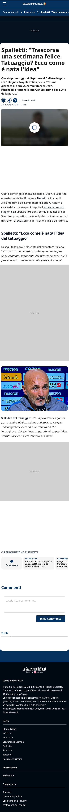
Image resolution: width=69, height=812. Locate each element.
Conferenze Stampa (13, 741)
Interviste (29, 12)
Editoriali (7, 754)
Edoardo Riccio (29, 100)
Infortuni (7, 733)
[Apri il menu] (4, 4)
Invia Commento (50, 618)
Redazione (8, 775)
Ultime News (9, 728)
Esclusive (7, 746)
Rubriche (7, 750)
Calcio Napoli (10, 12)
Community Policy (12, 796)
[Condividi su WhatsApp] (3, 100)
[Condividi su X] (15, 100)
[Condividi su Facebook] (9, 100)
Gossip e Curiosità (12, 758)
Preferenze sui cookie (14, 804)
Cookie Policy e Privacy (14, 800)
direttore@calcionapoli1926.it (18, 708)
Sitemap (7, 792)
